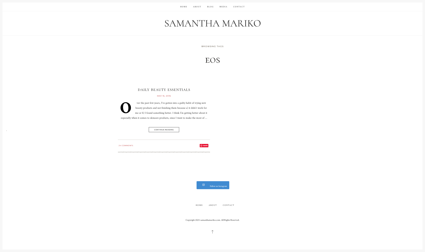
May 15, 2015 (164, 96)
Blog (210, 6)
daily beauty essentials (164, 89)
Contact (239, 6)
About (197, 6)
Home (183, 6)
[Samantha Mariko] (212, 23)
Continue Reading (164, 130)
